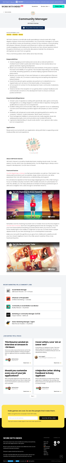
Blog (45, 445)
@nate (17, 461)
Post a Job (46, 441)
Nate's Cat (46, 454)
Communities (47, 448)
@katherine (10, 461)
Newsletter (35, 6)
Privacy (45, 451)
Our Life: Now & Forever (14, 226)
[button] (45, 6)
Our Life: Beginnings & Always (15, 173)
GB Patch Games (33, 23)
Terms (45, 449)
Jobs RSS (46, 453)
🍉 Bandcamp (47, 446)
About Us (46, 443)
